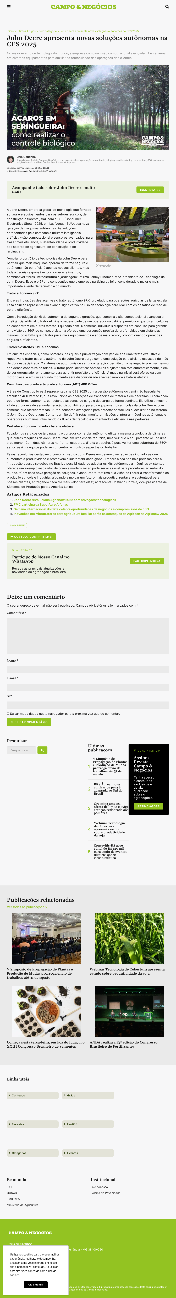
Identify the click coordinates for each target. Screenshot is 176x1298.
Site (10, 696)
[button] (9, 7)
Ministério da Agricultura (22, 1205)
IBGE (10, 1187)
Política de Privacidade (105, 1193)
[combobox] (21, 750)
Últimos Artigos (26, 31)
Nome (12, 660)
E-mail (12, 678)
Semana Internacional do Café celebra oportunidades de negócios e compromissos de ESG (81, 509)
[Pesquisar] (42, 750)
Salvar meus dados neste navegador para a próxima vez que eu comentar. (65, 713)
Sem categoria (48, 31)
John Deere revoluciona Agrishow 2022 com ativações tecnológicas (65, 500)
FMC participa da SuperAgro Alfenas (41, 504)
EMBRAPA (13, 1199)
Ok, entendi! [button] (35, 1284)
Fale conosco (99, 1187)
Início (10, 31)
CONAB (12, 1193)
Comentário (16, 612)
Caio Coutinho (26, 157)
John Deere (17, 525)
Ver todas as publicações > (27, 907)
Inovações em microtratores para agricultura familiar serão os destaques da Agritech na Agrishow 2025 (91, 514)
